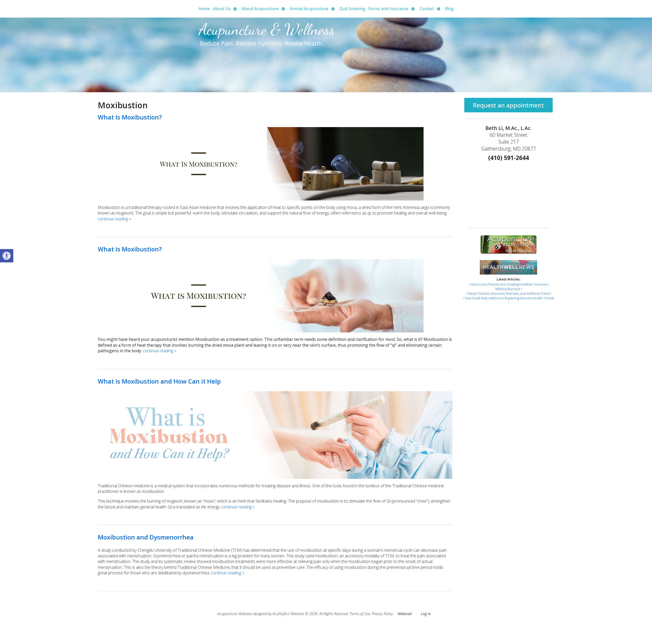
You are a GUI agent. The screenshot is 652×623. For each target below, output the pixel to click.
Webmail (405, 613)
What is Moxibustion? (130, 249)
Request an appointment (508, 105)
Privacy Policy (382, 613)
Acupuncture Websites (234, 613)
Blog (449, 8)
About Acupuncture (260, 8)
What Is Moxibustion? (130, 117)
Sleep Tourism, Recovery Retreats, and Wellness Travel (509, 293)
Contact (426, 8)
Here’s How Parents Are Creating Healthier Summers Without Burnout (509, 286)
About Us (221, 8)
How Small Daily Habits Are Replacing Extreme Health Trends (509, 298)
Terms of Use (360, 613)
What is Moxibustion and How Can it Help (159, 381)
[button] (6, 255)
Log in (426, 613)
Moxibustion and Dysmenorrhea (146, 537)
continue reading (114, 219)
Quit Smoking (352, 8)
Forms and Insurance (388, 8)
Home (204, 8)
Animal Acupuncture (309, 8)
